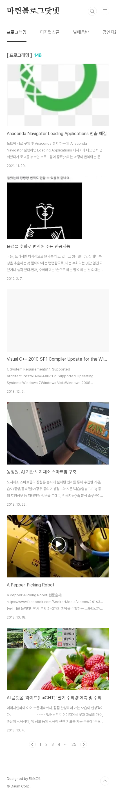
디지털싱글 (50, 32)
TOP (104, 780)
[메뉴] (105, 11)
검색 (92, 11)
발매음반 (81, 32)
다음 (83, 744)
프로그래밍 (16, 32)
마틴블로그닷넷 (33, 11)
